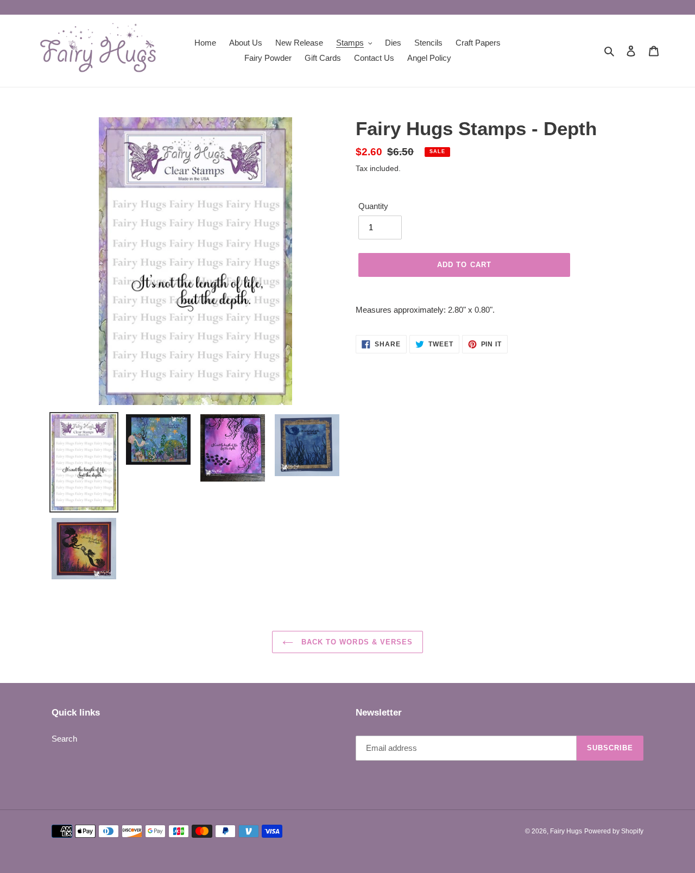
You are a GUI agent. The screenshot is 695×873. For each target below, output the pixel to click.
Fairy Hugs (566, 831)
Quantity (373, 206)
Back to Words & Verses (356, 642)
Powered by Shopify (613, 831)
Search (64, 738)
